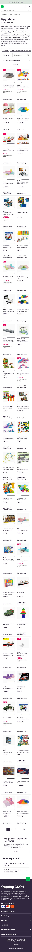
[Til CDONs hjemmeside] (2, 6)
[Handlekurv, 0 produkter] (25, 6)
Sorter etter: (10, 60)
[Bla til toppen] (28, 879)
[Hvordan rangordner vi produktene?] (3, 60)
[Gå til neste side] (27, 829)
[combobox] (16, 10)
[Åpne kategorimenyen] (29, 6)
